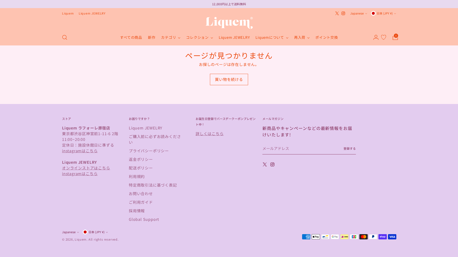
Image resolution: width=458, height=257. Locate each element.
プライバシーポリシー (149, 150)
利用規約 (137, 176)
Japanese (357, 13)
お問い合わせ (141, 193)
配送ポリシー (141, 168)
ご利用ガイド (141, 202)
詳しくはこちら (210, 133)
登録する (350, 148)
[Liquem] (229, 23)
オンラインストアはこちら (86, 168)
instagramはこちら (80, 150)
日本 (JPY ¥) (385, 13)
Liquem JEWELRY (145, 128)
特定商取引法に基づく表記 (153, 185)
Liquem (81, 239)
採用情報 (137, 210)
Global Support (144, 219)
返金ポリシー (141, 159)
